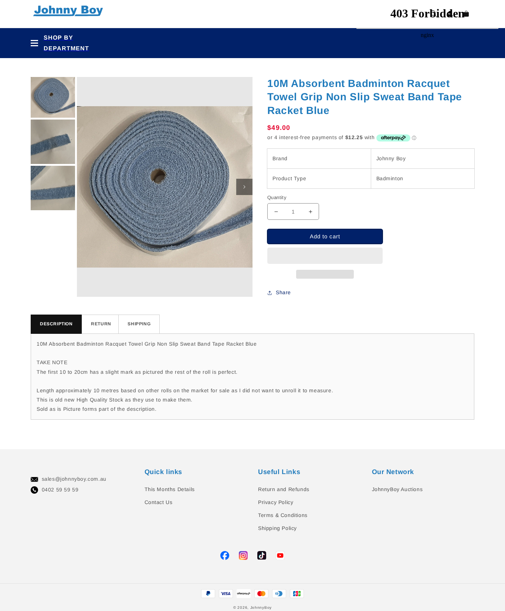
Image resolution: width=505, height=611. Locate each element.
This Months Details (170, 489)
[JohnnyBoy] (69, 14)
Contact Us (159, 502)
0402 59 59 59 (60, 490)
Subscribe (14, 283)
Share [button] (283, 292)
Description (56, 323)
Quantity (277, 197)
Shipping (139, 323)
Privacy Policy (275, 502)
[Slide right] (244, 187)
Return (101, 323)
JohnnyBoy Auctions (397, 489)
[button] (325, 256)
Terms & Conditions (283, 515)
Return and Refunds (283, 489)
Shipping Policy (277, 528)
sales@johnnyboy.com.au (74, 479)
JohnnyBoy (261, 607)
